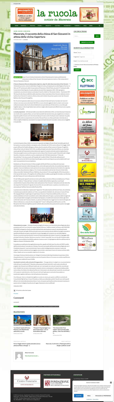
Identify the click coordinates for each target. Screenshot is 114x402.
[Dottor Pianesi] (87, 118)
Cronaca (23, 25)
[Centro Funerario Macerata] (27, 387)
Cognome (76, 56)
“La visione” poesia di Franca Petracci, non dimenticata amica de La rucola (22, 329)
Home (16, 25)
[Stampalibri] (25, 21)
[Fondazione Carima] (57, 387)
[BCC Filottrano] (87, 89)
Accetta (78, 395)
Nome (75, 52)
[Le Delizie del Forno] (87, 133)
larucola (26, 39)
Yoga (84, 25)
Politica (32, 25)
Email (75, 61)
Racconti (20, 31)
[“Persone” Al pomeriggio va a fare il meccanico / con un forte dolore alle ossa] (42, 326)
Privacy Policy (95, 399)
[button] (111, 382)
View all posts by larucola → (32, 356)
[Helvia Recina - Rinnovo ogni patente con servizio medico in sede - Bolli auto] (87, 220)
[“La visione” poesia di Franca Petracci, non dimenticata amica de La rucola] (22, 326)
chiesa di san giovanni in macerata (28, 306)
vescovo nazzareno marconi (51, 306)
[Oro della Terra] (87, 235)
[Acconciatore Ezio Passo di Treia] (87, 177)
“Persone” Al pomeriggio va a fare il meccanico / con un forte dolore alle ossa (41, 329)
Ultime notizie (26, 31)
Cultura (57, 25)
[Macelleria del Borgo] (87, 250)
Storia (40, 25)
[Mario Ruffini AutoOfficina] (87, 206)
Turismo (77, 25)
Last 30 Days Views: (79, 378)
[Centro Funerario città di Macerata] (87, 162)
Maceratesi (67, 25)
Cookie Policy (89, 399)
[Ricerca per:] (87, 36)
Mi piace (16, 293)
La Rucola (40, 306)
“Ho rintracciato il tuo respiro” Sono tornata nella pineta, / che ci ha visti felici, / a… (61, 330)
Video (90, 25)
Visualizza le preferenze (103, 395)
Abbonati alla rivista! (87, 42)
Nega (88, 395)
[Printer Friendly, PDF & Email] (18, 77)
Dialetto (48, 25)
